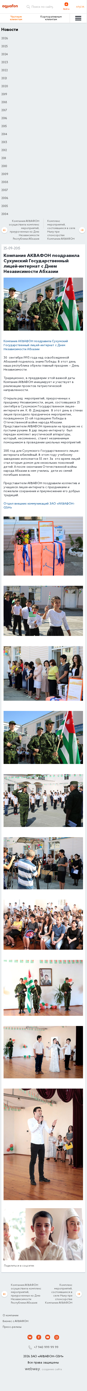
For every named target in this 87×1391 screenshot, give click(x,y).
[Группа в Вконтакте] (30, 1337)
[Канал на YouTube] (48, 1337)
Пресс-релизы (12, 1327)
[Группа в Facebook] (39, 1337)
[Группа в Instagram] (56, 1337)
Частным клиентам (16, 18)
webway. (43, 1369)
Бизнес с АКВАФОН (15, 1321)
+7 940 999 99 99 (46, 1347)
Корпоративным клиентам (51, 18)
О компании (10, 1315)
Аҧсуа (80, 7)
